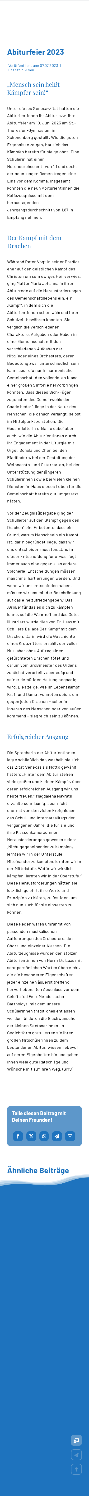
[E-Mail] (70, 1136)
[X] (31, 1136)
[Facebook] (18, 1136)
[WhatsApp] (44, 1136)
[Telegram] (57, 1136)
